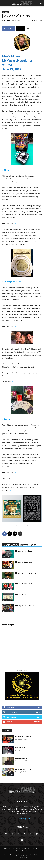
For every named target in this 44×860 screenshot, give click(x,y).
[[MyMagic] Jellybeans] (8, 739)
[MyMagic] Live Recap (24, 606)
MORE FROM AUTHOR (28, 545)
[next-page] (7, 616)
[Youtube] (22, 840)
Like (39, 707)
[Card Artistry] (8, 750)
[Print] (20, 533)
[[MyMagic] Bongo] (8, 597)
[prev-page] (3, 616)
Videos (18, 851)
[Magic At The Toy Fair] (8, 772)
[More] (28, 28)
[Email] (15, 533)
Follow (37, 712)
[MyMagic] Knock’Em (24, 584)
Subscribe (37, 722)
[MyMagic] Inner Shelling (25, 573)
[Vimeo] (36, 834)
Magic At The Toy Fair (23, 769)
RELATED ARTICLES (11, 545)
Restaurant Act (21, 758)
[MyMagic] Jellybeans (23, 736)
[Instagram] (18, 834)
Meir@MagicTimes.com (26, 818)
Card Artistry (20, 747)
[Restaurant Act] (8, 761)
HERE (16, 223)
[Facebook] (4, 533)
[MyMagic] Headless (23, 551)
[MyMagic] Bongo (22, 595)
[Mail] (24, 834)
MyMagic (7, 20)
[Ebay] (6, 834)
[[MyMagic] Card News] (8, 565)
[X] (9, 533)
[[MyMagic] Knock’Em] (8, 586)
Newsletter (6, 12)
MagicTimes (7, 849)
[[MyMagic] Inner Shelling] (8, 575)
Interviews (25, 849)
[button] (3, 3)
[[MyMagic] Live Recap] (8, 608)
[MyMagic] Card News (24, 562)
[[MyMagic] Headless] (8, 554)
